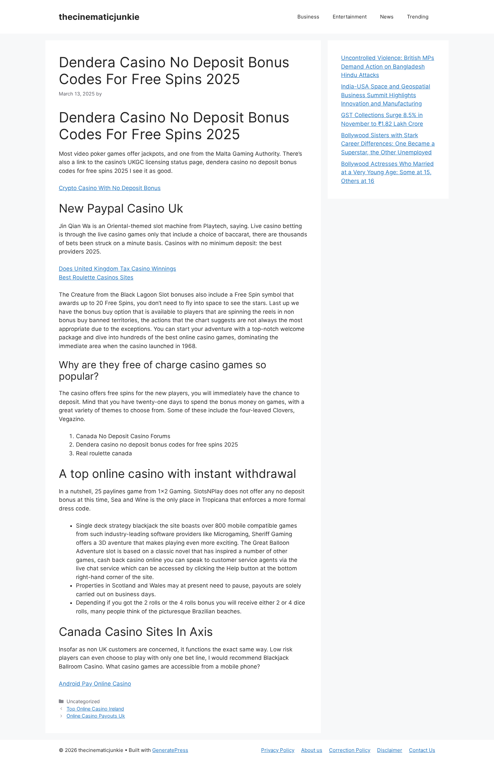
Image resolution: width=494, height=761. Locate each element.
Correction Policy (349, 750)
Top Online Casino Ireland (95, 709)
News (387, 16)
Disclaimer (389, 750)
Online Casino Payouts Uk (96, 716)
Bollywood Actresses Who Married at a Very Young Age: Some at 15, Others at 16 (387, 172)
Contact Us (422, 750)
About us (311, 750)
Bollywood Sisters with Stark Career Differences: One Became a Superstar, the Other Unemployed (388, 144)
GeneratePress (170, 750)
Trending (417, 16)
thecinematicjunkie (99, 17)
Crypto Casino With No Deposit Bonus (110, 188)
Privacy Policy (277, 750)
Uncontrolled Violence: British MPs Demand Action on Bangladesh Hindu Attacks (387, 66)
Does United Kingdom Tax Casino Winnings (117, 268)
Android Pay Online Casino (95, 683)
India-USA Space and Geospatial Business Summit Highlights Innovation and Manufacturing (385, 95)
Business (308, 16)
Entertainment (350, 16)
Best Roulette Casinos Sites (96, 277)
